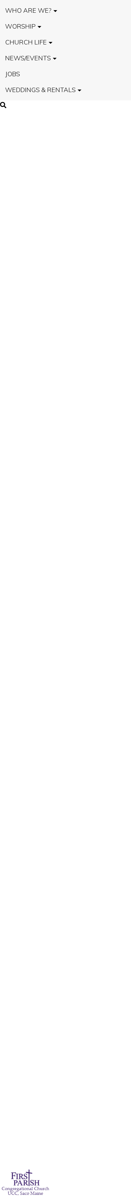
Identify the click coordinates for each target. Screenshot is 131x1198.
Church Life (26, 42)
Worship (20, 26)
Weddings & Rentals (40, 90)
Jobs (12, 74)
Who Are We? (28, 10)
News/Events (28, 58)
